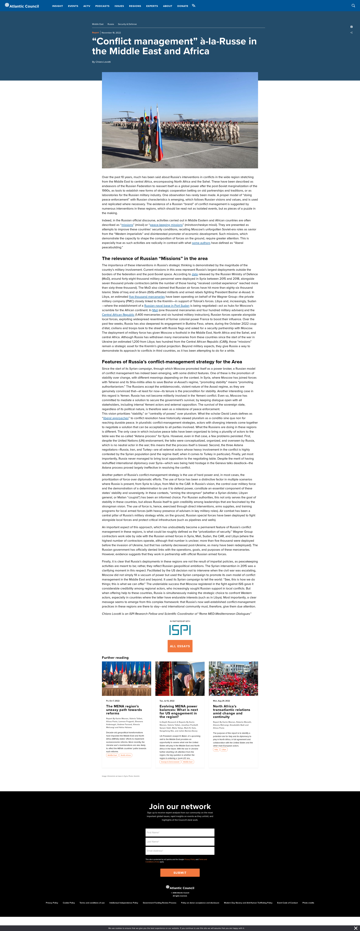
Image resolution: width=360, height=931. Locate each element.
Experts (152, 6)
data (195, 274)
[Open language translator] (193, 5)
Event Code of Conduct (287, 902)
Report (95, 32)
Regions (135, 6)
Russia (111, 24)
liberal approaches (116, 418)
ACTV (86, 6)
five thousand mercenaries (147, 296)
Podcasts (102, 6)
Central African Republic (118, 314)
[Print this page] (351, 27)
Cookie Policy (69, 902)
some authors (201, 242)
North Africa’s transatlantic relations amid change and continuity (231, 711)
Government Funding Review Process (159, 902)
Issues (119, 6)
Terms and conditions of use (92, 902)
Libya (224, 749)
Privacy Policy (189, 859)
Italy (216, 749)
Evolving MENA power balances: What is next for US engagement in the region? (179, 711)
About (167, 6)
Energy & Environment (170, 762)
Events (73, 6)
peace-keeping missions (166, 224)
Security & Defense (127, 24)
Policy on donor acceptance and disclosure (200, 902)
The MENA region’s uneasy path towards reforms (124, 710)
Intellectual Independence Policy (123, 902)
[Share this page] (351, 32)
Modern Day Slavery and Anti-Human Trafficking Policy (248, 902)
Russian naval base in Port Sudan (166, 305)
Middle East (98, 24)
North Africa (126, 755)
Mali (155, 310)
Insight (57, 6)
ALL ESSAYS (180, 646)
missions (127, 224)
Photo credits (308, 902)
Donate (182, 6)
